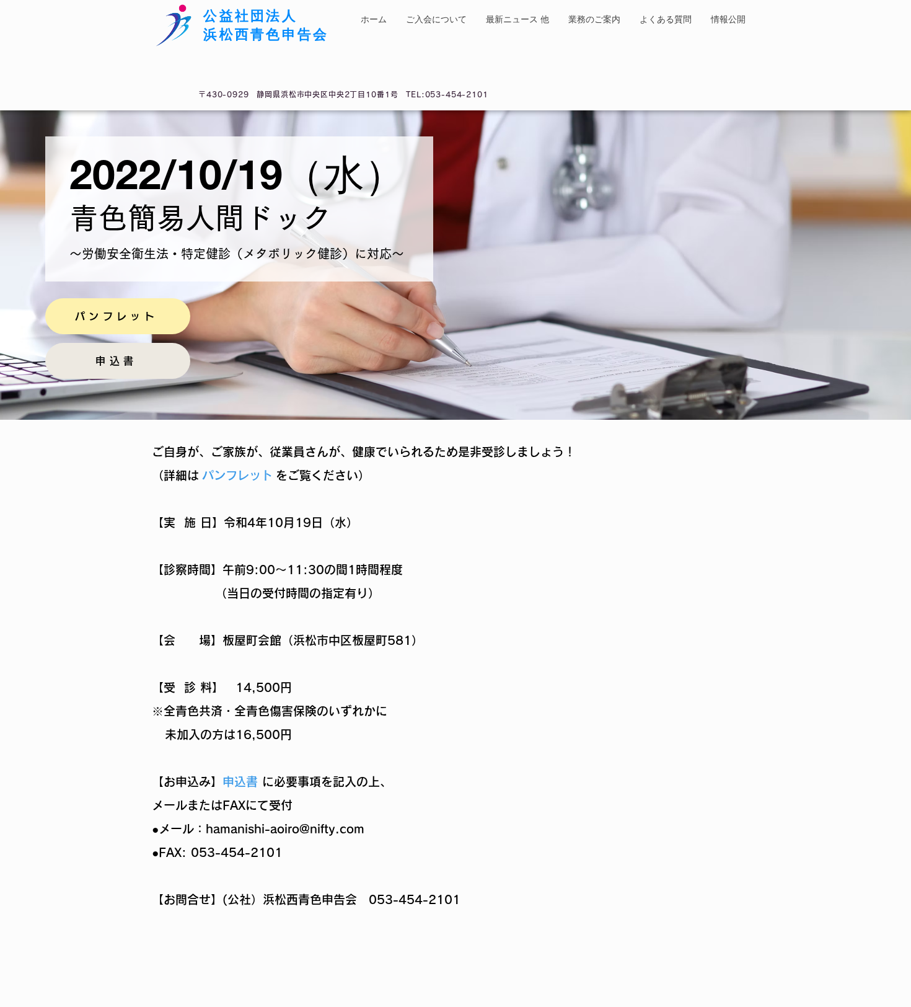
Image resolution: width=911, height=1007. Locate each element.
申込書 (240, 781)
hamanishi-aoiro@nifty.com (285, 829)
